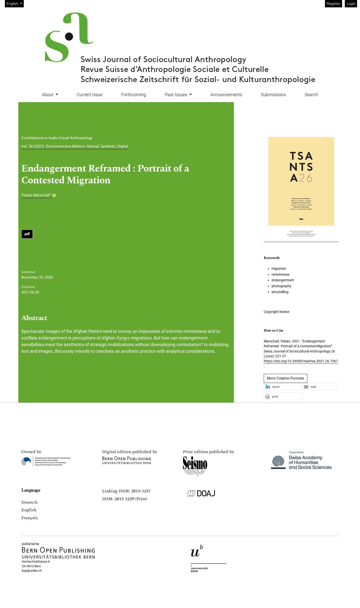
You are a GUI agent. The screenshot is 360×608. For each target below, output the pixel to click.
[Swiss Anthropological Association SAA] (45, 461)
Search (311, 94)
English (28, 510)
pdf (27, 234)
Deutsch (29, 502)
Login (351, 3)
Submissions (273, 94)
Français (29, 517)
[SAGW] (301, 462)
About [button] (48, 94)
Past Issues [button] (176, 94)
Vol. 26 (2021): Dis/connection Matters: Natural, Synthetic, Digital (74, 146)
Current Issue (89, 94)
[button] (282, 387)
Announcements (226, 94)
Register (333, 3)
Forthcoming (133, 94)
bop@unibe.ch (32, 570)
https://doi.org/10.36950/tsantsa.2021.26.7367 (301, 361)
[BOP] (58, 553)
